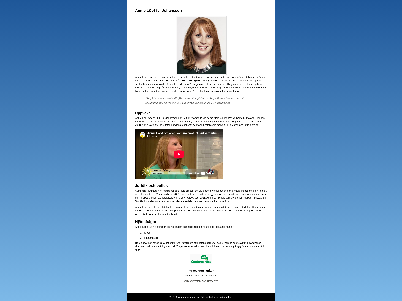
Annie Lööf (199, 91)
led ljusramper (209, 275)
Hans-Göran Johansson (152, 121)
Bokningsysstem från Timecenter (201, 281)
